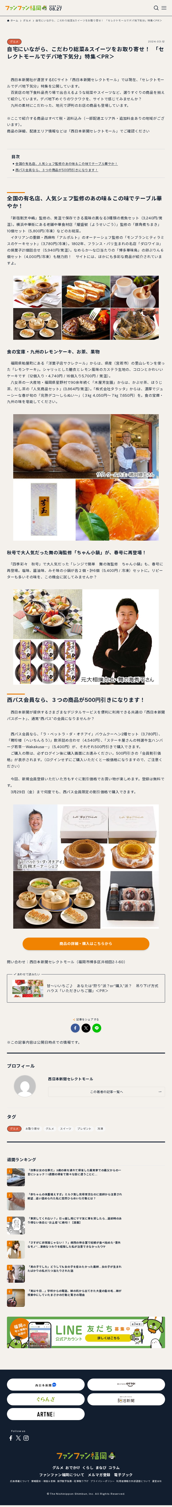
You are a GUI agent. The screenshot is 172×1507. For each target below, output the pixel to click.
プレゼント (84, 1128)
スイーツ (65, 1128)
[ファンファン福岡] (26, 8)
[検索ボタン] (156, 8)
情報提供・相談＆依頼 (43, 1481)
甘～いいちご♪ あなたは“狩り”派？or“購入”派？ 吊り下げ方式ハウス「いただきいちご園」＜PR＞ (102, 988)
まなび (101, 1468)
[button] (75, 1028)
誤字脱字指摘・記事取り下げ (73, 1481)
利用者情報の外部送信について (133, 1481)
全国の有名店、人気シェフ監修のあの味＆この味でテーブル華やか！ (66, 164)
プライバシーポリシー (102, 1481)
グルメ (14, 41)
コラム (114, 1468)
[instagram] (26, 1438)
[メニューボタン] (164, 8)
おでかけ (72, 1468)
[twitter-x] (18, 1438)
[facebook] (11, 1438)
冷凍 (100, 1128)
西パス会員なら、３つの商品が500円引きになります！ (56, 170)
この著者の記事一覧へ (106, 1092)
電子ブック (123, 1475)
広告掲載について (19, 1481)
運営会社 (157, 1481)
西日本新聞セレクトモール (70, 1079)
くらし (87, 1468)
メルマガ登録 (99, 1475)
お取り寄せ (33, 1128)
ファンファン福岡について (61, 1475)
